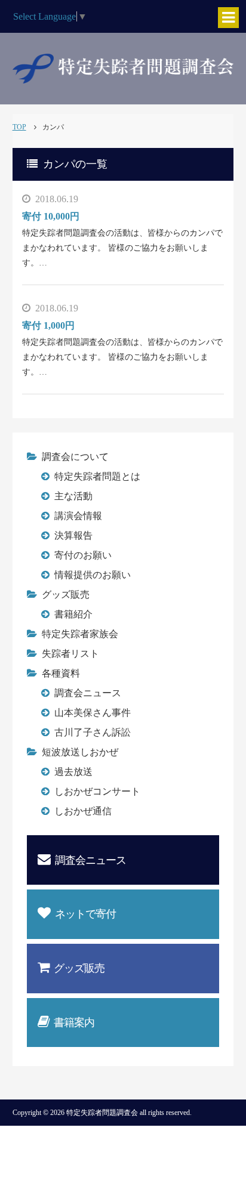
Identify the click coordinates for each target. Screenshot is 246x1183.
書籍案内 (74, 1022)
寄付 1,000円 (48, 325)
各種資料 (61, 673)
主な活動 (73, 496)
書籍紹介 (73, 614)
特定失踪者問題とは (97, 476)
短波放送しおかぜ (80, 752)
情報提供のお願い (92, 575)
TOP (19, 127)
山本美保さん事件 (92, 713)
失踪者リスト (70, 653)
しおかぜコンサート (97, 791)
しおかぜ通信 (83, 811)
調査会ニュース (87, 693)
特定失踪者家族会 (80, 634)
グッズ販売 (66, 594)
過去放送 (73, 772)
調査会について (75, 457)
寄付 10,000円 (50, 216)
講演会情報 (78, 516)
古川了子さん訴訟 (92, 732)
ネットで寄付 (85, 914)
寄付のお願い (83, 555)
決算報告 (73, 535)
